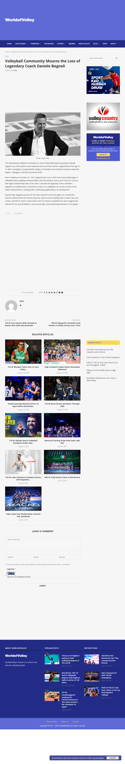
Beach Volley (84, 44)
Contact (76, 721)
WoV (15, 70)
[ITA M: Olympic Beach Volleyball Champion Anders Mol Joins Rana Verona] (23, 425)
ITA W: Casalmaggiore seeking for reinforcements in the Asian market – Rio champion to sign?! (70, 699)
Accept (113, 758)
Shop (105, 44)
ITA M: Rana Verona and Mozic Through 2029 (62, 405)
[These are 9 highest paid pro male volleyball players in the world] (52, 659)
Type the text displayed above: (19, 577)
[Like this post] (41, 292)
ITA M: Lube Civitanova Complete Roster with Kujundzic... (23, 478)
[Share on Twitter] (47, 292)
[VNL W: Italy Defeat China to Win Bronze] (62, 462)
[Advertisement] (82, 20)
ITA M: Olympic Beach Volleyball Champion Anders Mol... (23, 441)
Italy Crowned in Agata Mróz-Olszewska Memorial (62, 368)
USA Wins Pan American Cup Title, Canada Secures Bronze (100, 350)
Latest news (20, 44)
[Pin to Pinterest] (49, 292)
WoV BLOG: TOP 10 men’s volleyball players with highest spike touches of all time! (71, 678)
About (113, 44)
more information (98, 758)
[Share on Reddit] (54, 292)
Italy (8, 213)
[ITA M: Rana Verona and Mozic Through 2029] (62, 388)
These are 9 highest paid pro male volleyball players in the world (70, 659)
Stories (60, 44)
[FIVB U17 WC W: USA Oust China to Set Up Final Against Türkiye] (91, 691)
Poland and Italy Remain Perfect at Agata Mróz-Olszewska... (23, 405)
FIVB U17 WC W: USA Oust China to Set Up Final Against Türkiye (102, 363)
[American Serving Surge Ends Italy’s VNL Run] (62, 425)
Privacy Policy (51, 721)
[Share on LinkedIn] (51, 292)
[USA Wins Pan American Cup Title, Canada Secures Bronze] (91, 659)
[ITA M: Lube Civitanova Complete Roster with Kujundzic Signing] (23, 462)
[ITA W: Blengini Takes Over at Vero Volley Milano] (23, 351)
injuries (72, 44)
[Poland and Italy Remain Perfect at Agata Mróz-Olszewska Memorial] (23, 388)
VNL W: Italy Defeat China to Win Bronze (62, 477)
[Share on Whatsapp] (57, 292)
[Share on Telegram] (59, 292)
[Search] (118, 51)
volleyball (19, 213)
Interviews (49, 44)
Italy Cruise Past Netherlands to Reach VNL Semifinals (23, 515)
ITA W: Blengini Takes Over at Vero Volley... (23, 368)
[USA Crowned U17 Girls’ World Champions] (91, 677)
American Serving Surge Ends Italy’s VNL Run (62, 441)
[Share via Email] (62, 292)
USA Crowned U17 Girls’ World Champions (103, 357)
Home (9, 44)
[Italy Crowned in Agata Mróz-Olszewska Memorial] (62, 351)
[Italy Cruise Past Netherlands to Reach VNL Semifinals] (23, 499)
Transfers (35, 44)
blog (96, 44)
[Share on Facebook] (44, 292)
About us (64, 721)
